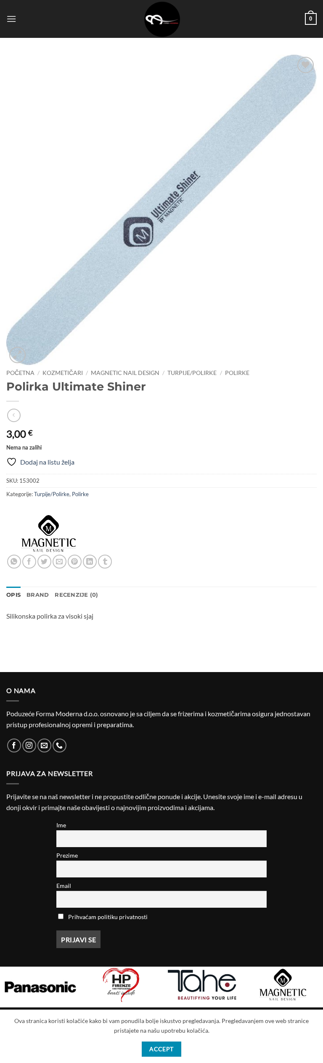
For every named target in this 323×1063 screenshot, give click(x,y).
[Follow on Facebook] (14, 745)
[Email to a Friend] (59, 562)
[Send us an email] (44, 745)
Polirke (237, 372)
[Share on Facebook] (29, 562)
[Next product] (13, 415)
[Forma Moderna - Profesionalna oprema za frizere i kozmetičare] (161, 19)
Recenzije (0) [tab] (76, 595)
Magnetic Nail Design (125, 372)
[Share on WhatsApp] (14, 562)
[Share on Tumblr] (105, 562)
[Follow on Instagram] (29, 745)
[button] (11, 18)
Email (63, 885)
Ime (61, 825)
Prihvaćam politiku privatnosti (108, 916)
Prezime (67, 855)
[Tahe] (202, 985)
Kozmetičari (62, 372)
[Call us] (59, 745)
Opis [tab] (13, 595)
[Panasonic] (40, 987)
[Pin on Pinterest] (75, 562)
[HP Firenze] (121, 985)
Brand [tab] (37, 595)
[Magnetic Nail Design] (48, 534)
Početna (20, 372)
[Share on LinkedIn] (90, 562)
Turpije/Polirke (192, 372)
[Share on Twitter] (44, 562)
